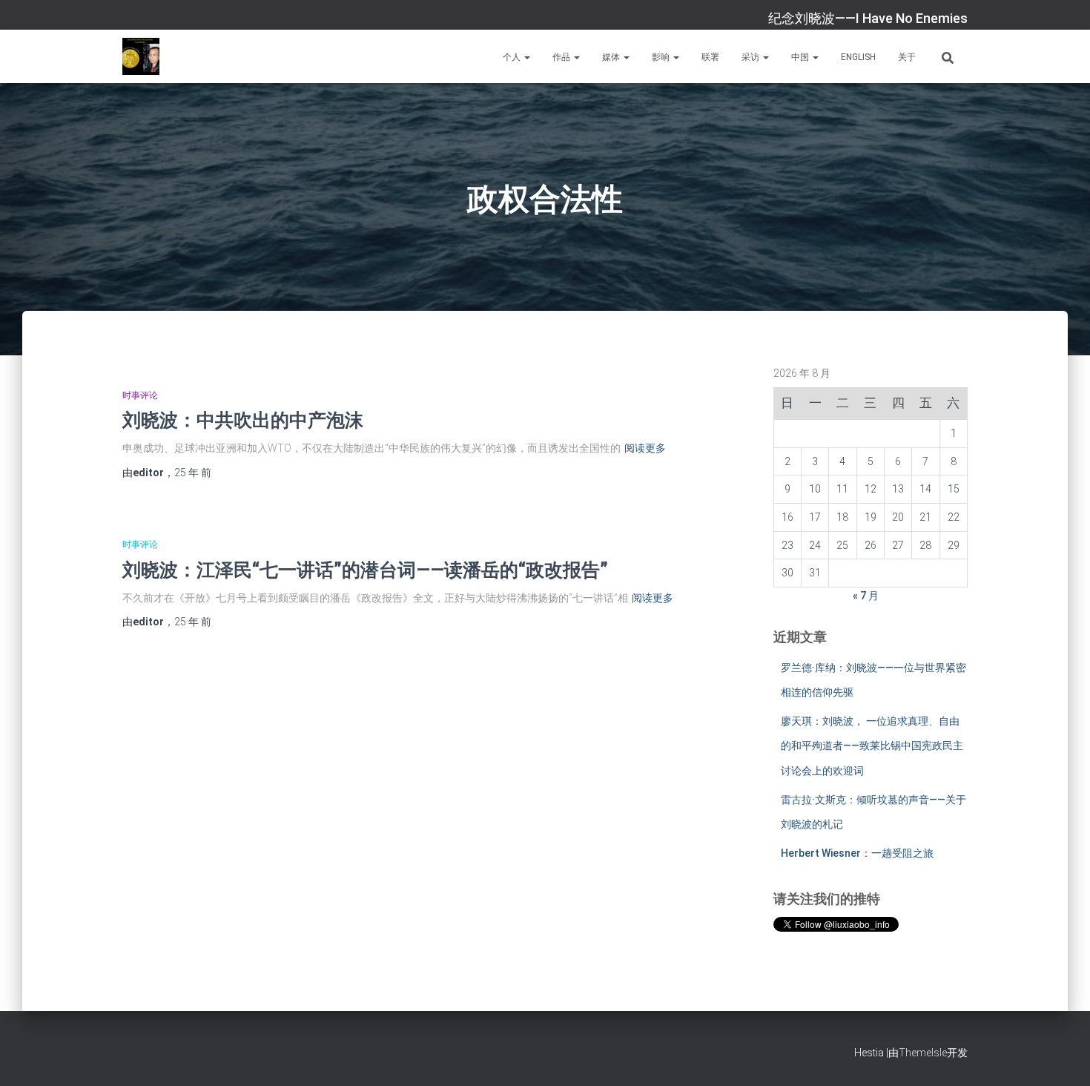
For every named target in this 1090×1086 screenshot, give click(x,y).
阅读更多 (645, 448)
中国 (801, 57)
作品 (562, 57)
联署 (710, 57)
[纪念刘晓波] (141, 56)
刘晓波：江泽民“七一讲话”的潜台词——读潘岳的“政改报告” (365, 569)
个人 (513, 57)
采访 (751, 57)
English (858, 57)
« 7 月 (866, 596)
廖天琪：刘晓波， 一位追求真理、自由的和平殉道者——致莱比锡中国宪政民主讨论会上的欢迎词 (872, 746)
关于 (907, 57)
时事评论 (140, 395)
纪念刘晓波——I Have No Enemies (868, 18)
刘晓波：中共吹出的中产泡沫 (242, 419)
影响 (662, 57)
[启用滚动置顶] (1061, 1056)
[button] (526, 57)
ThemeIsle (923, 1053)
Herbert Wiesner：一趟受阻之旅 (857, 853)
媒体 (612, 57)
